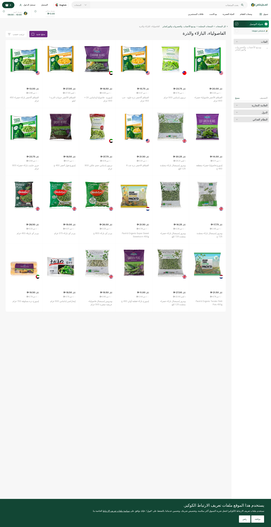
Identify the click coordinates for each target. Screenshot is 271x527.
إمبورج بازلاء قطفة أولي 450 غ (135, 301)
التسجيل (44, 5)
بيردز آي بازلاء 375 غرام (65, 233)
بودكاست (213, 14)
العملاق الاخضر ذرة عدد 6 (137, 165)
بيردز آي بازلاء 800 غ (102, 233)
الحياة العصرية (228, 14)
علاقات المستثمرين (196, 14)
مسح (237, 98)
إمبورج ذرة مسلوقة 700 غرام (26, 301)
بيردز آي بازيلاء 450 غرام (28, 233)
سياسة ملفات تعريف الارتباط (116, 510)
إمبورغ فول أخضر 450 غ (65, 165)
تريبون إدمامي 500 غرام (175, 97)
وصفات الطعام (246, 14)
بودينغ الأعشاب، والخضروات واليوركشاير (248, 48)
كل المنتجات (221, 26)
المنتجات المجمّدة (205, 26)
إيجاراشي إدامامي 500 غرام (63, 301)
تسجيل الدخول (29, 5)
